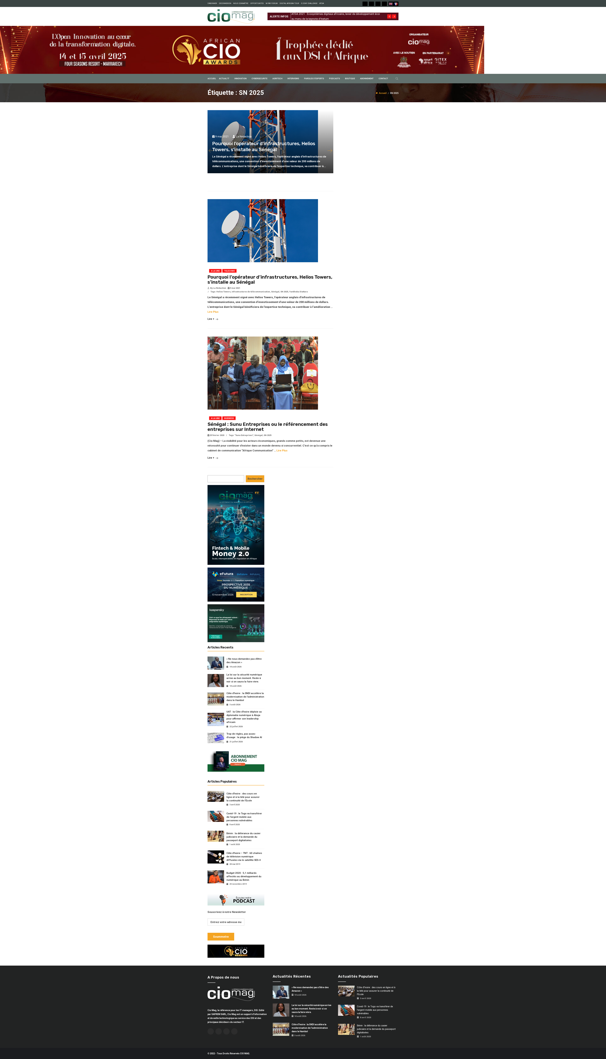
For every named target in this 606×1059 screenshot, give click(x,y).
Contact (383, 78)
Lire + (211, 318)
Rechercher (255, 478)
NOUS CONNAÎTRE (240, 3)
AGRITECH (277, 78)
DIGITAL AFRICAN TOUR (289, 3)
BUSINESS (229, 418)
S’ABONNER (212, 3)
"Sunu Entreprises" (244, 435)
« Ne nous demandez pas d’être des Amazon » (244, 660)
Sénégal (275, 291)
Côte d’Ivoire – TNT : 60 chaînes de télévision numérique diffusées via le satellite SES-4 (244, 856)
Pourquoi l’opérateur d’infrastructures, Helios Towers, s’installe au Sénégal (270, 279)
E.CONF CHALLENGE (309, 3)
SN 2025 (284, 291)
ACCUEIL (212, 78)
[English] (390, 4)
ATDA (321, 3)
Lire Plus (213, 311)
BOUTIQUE (350, 78)
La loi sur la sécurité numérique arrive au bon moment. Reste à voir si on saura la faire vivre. (244, 678)
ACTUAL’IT (224, 78)
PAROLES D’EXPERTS (314, 78)
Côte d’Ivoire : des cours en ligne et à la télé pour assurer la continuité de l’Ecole (243, 797)
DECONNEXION (225, 3)
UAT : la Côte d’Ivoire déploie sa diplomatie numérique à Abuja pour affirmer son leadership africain (244, 717)
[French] (395, 4)
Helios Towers (223, 291)
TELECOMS (229, 271)
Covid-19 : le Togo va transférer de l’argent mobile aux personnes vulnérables (244, 817)
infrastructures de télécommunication (251, 291)
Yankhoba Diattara (298, 291)
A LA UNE (215, 271)
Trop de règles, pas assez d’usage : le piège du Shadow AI (244, 735)
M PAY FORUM (272, 3)
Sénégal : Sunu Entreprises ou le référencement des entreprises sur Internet (268, 426)
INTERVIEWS (293, 78)
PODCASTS (334, 78)
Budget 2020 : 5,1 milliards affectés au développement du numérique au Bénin (243, 876)
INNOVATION (240, 78)
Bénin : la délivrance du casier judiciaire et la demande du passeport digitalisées (243, 837)
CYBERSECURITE (259, 78)
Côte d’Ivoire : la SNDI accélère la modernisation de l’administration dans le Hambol (245, 697)
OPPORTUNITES (257, 3)
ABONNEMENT (367, 78)
